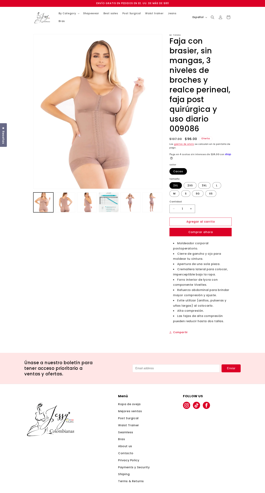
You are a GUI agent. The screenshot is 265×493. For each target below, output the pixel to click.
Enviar (231, 368)
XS (211, 193)
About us (125, 446)
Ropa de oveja (129, 404)
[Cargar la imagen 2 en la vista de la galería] (65, 202)
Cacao (178, 171)
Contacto (125, 453)
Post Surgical (128, 418)
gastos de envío (184, 144)
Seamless (125, 432)
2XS (190, 185)
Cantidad (175, 201)
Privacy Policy (128, 460)
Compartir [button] (180, 332)
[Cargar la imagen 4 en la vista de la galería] (109, 202)
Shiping (124, 474)
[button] (68, 13)
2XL (175, 185)
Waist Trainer (128, 425)
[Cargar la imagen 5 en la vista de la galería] (130, 202)
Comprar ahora (200, 232)
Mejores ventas (130, 411)
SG (198, 193)
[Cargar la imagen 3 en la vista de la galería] (87, 202)
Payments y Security (134, 467)
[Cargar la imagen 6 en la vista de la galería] (152, 202)
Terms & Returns (131, 481)
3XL (204, 185)
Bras (121, 439)
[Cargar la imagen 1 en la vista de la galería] (43, 202)
